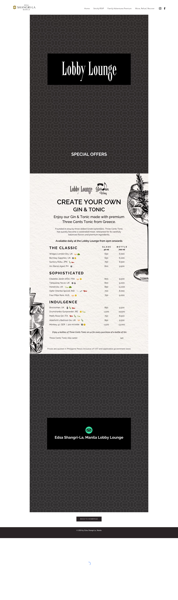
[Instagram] (160, 8)
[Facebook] (164, 8)
